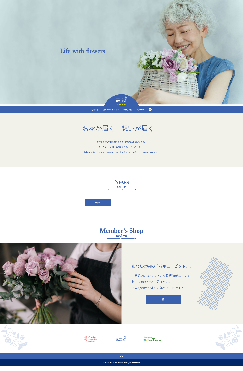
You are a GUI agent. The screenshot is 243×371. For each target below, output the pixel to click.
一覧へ (98, 203)
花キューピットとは (111, 110)
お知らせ (94, 110)
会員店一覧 (127, 110)
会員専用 (140, 110)
